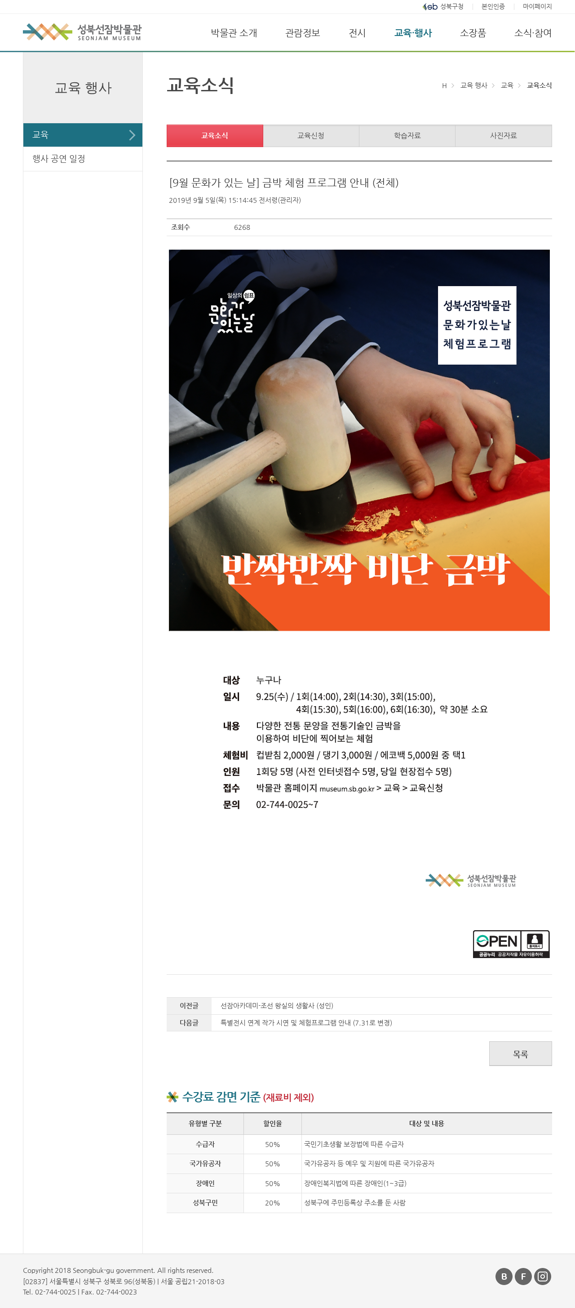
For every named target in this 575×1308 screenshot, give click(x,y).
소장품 (473, 32)
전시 (357, 32)
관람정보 (302, 32)
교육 (40, 134)
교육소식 (214, 135)
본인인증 (493, 6)
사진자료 (503, 135)
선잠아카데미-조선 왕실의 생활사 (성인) (277, 1005)
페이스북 (524, 1277)
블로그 (504, 1277)
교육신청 (310, 135)
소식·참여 (533, 32)
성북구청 (452, 6)
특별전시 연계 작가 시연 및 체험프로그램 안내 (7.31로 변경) (306, 1022)
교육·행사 (413, 32)
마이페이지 (537, 6)
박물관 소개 (234, 32)
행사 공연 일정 (58, 158)
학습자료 (407, 135)
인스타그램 (543, 1277)
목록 (520, 1054)
